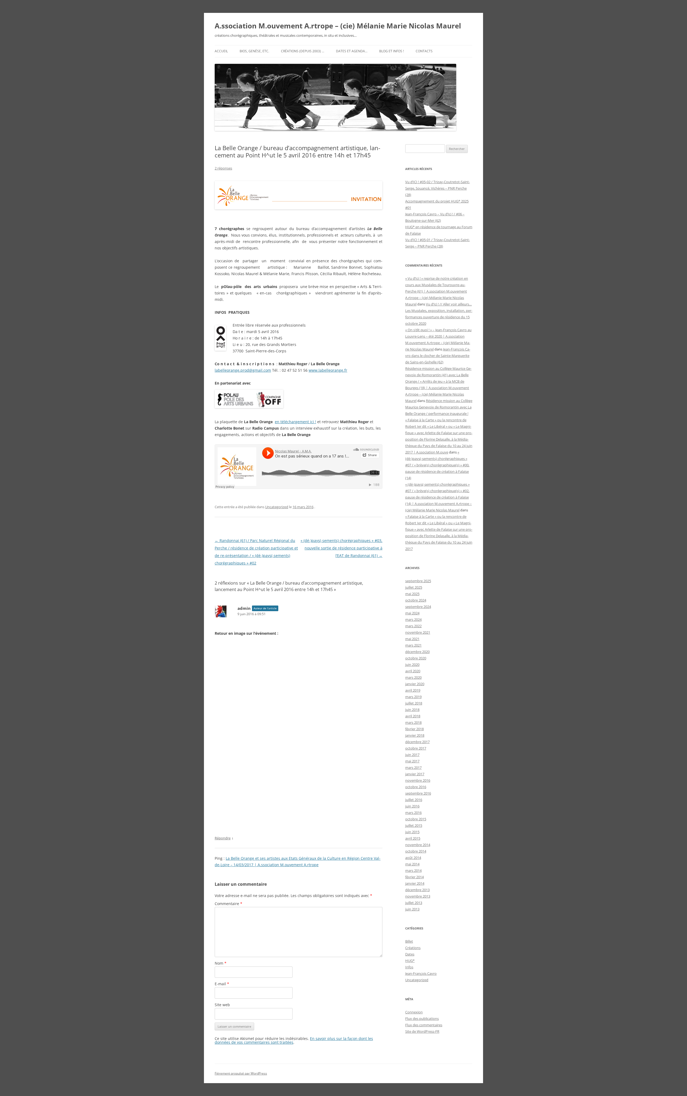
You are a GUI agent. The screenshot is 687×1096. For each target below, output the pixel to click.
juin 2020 (412, 664)
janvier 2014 (414, 883)
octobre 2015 (415, 819)
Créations (413, 947)
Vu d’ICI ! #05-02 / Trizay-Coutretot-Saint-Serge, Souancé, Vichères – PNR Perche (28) (437, 188)
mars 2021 (413, 645)
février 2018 (414, 728)
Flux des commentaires (423, 1025)
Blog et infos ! (391, 51)
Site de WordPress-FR (422, 1031)
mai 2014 (412, 864)
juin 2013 (412, 909)
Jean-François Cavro (421, 973)
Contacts (424, 51)
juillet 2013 (413, 902)
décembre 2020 (417, 651)
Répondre (223, 838)
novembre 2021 (417, 632)
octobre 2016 (415, 786)
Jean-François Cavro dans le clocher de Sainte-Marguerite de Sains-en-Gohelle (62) (437, 355)
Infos (409, 967)
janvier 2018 (414, 735)
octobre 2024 (415, 600)
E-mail (222, 983)
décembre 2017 (417, 741)
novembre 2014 (417, 844)
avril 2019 (412, 690)
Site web (222, 1004)
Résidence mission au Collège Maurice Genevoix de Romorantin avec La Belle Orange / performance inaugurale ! (438, 407)
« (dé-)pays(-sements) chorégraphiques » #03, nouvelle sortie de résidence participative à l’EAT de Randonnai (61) (341, 548)
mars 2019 (413, 696)
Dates (409, 954)
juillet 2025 (413, 587)
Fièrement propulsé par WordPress (241, 1073)
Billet (409, 941)
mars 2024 (413, 619)
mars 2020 (413, 677)
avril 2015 (412, 838)
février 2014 (414, 876)
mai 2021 (412, 638)
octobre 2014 (415, 851)
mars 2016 (413, 812)
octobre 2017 (415, 748)
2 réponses (223, 168)
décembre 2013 (417, 889)
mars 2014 (413, 870)
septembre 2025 (418, 580)
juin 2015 (412, 831)
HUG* (410, 960)
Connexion (414, 1012)
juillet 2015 (413, 825)
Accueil (221, 51)
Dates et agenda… (351, 51)
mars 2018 (413, 722)
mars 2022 (413, 625)
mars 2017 (413, 767)
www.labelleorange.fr (328, 370)
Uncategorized (276, 506)
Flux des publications (422, 1018)
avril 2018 (412, 716)
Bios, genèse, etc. (254, 51)
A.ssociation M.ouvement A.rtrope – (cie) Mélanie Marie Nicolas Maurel (338, 26)
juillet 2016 (413, 799)
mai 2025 (412, 593)
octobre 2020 (415, 658)
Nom (220, 963)
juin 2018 (412, 709)
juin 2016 (412, 806)
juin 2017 (412, 754)
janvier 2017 (414, 774)
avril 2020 (412, 671)
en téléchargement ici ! (295, 421)
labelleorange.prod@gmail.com (243, 370)
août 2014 (413, 857)
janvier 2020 (414, 683)
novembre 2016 (417, 780)
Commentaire (228, 903)
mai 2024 (412, 613)
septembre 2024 (418, 606)
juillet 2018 (413, 703)
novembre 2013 (417, 896)
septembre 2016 (418, 793)
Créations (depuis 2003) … (302, 51)
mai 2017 (412, 761)
